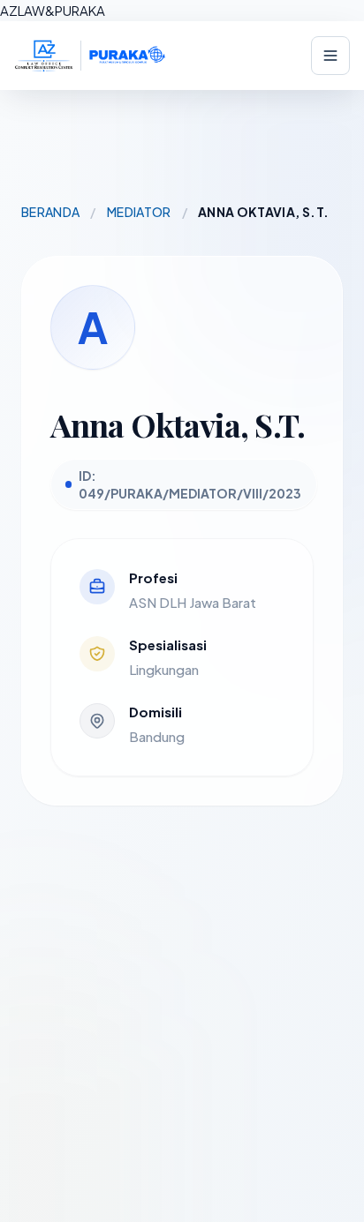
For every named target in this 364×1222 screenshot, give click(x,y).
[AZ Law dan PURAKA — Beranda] (90, 55)
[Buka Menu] (330, 55)
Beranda (50, 212)
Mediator (139, 212)
